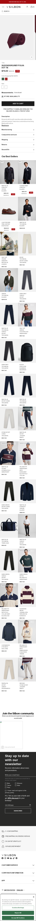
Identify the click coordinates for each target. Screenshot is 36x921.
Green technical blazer (5, 295)
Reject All (18, 912)
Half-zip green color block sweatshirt (24, 331)
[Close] (33, 897)
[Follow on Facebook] (2, 858)
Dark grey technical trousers (5, 366)
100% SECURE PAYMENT (13, 846)
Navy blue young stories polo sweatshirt (6, 469)
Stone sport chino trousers (6, 434)
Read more (5, 125)
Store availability (12, 96)
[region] (18, 907)
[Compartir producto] (31, 57)
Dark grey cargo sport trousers (23, 296)
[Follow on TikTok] (13, 858)
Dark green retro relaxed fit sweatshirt (23, 577)
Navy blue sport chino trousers (6, 401)
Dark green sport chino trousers (6, 506)
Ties (3, 63)
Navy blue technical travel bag (5, 541)
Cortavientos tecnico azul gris (6, 647)
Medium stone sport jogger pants (24, 686)
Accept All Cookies (18, 918)
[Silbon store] (13, 7)
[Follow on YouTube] (8, 858)
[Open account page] (27, 6)
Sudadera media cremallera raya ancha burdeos (24, 612)
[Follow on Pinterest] (16, 858)
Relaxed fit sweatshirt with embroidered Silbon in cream (24, 649)
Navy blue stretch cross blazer (5, 188)
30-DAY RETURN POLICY (13, 841)
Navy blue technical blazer (23, 224)
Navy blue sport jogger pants (23, 435)
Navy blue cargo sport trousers (23, 542)
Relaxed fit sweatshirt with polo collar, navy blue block (6, 612)
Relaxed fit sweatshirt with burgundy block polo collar (23, 471)
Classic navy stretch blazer (24, 187)
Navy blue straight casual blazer (23, 507)
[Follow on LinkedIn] (11, 858)
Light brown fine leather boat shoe (6, 224)
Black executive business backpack (23, 367)
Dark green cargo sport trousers (5, 577)
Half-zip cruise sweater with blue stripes (5, 261)
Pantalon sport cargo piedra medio (6, 686)
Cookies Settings (18, 907)
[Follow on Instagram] (5, 858)
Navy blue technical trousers (23, 401)
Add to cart (18, 103)
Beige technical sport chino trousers (24, 260)
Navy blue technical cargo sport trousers (5, 332)
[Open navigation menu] (3, 6)
